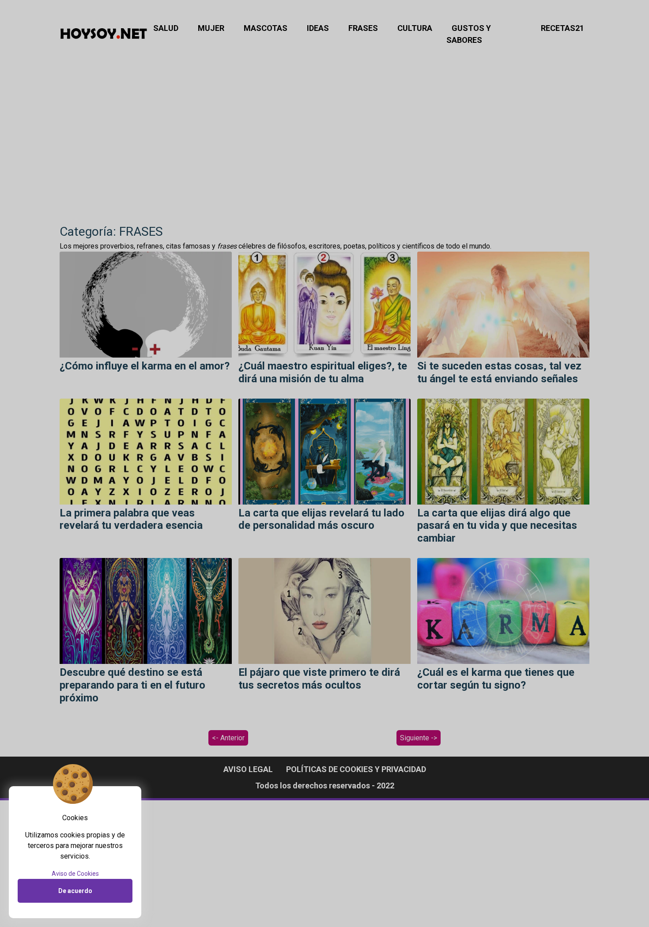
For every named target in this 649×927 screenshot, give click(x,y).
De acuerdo (75, 890)
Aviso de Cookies (75, 873)
